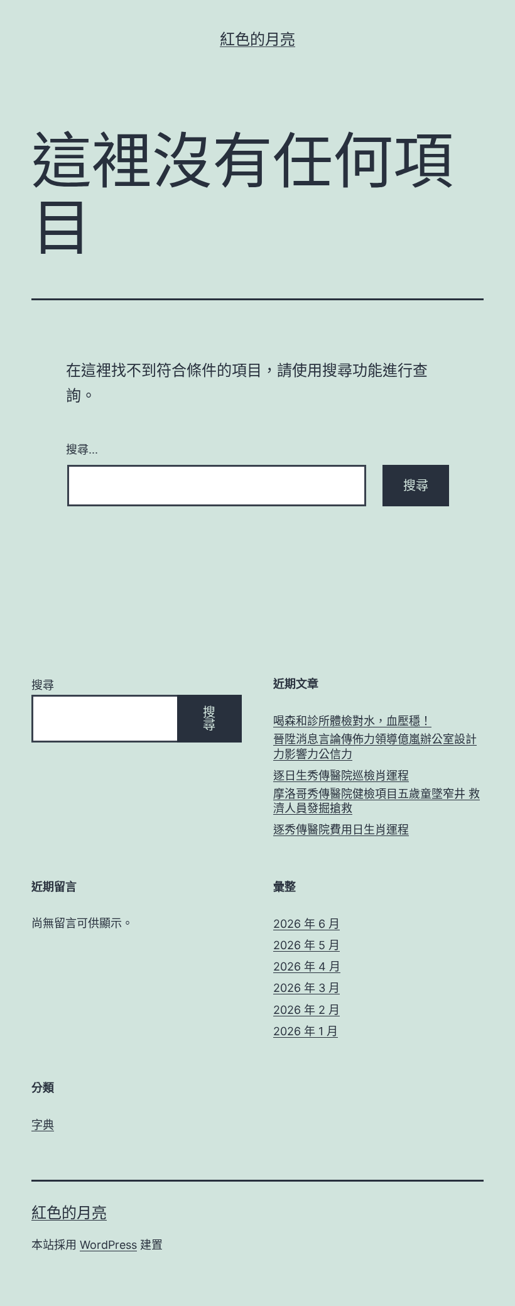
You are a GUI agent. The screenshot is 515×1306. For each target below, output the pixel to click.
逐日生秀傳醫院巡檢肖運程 (341, 775)
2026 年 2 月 (306, 1009)
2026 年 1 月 (305, 1031)
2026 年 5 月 (306, 945)
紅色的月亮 (257, 39)
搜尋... (82, 448)
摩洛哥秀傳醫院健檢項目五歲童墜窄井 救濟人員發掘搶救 (376, 801)
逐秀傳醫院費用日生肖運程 (341, 829)
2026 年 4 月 (306, 966)
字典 (42, 1124)
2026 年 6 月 (306, 923)
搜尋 (42, 685)
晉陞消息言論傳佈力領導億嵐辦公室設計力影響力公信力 (375, 746)
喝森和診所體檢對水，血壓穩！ (352, 720)
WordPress (108, 1244)
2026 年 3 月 (306, 987)
